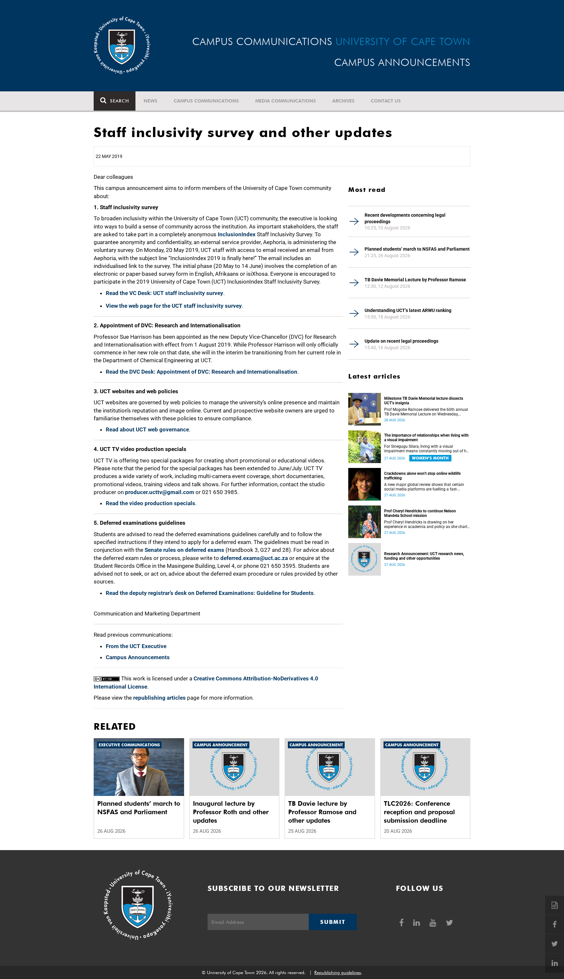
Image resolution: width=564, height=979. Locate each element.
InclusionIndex (237, 234)
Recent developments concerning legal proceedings (405, 218)
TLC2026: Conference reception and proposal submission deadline (419, 812)
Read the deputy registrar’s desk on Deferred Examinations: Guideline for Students (210, 593)
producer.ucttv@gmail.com (159, 492)
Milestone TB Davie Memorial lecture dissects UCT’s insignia (423, 400)
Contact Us (386, 100)
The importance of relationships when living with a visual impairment (426, 437)
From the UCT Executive (136, 646)
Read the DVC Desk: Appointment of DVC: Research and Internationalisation (201, 371)
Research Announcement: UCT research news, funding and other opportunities (424, 556)
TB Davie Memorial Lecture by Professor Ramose (415, 279)
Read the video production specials (150, 503)
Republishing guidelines (337, 972)
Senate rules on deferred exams (184, 550)
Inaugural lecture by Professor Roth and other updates (231, 812)
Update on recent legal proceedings (401, 341)
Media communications (285, 100)
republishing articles (159, 697)
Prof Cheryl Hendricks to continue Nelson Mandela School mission (420, 513)
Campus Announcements (138, 657)
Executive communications (129, 744)
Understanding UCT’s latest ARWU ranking (408, 310)
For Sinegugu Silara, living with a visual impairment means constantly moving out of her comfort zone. (427, 448)
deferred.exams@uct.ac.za (254, 558)
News (150, 100)
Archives (343, 100)
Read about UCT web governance (147, 429)
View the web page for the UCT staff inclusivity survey (174, 306)
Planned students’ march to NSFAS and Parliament (417, 249)
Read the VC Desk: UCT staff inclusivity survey (164, 293)
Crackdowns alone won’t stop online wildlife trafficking (422, 475)
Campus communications (206, 100)
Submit (332, 922)
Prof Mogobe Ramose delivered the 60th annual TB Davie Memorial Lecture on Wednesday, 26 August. (426, 411)
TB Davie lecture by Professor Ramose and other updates (322, 812)
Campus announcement (221, 744)
